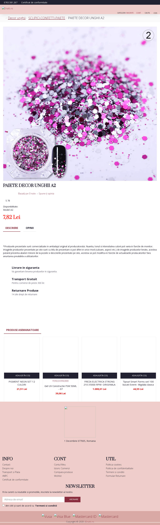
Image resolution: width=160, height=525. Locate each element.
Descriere (11, 228)
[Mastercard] (108, 516)
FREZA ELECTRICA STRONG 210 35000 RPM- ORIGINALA (99, 383)
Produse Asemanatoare (22, 330)
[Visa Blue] (62, 516)
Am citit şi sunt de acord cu (31, 505)
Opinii (30, 228)
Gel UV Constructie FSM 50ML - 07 (61, 388)
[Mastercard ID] (84, 516)
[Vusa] (47, 516)
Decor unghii (16, 18)
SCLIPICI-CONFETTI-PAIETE (46, 18)
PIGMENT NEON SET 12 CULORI (22, 383)
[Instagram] (85, 447)
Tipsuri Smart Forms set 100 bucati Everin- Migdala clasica (138, 383)
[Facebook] (75, 447)
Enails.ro (90, 521)
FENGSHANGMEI (60, 380)
